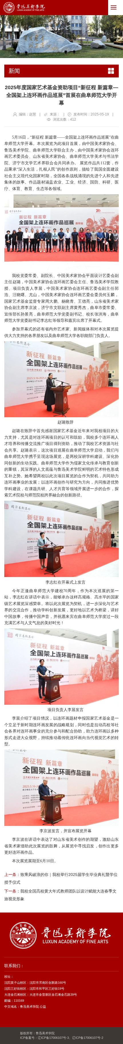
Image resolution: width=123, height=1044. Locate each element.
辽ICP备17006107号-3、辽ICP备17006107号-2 (70, 1037)
